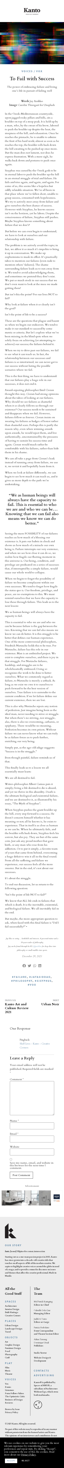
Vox (39, 72)
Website (14, 1147)
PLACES (10, 1321)
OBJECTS (11, 1338)
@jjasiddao (37, 946)
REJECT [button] (26, 1461)
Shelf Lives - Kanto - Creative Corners (35, 1045)
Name (14, 1121)
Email (14, 1134)
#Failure (19, 977)
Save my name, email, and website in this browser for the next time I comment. (31, 1165)
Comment (17, 1079)
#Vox (32, 985)
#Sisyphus (43, 981)
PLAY (8, 1363)
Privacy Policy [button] (28, 1454)
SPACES (10, 1302)
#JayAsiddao (40, 977)
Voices (27, 72)
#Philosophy (21, 981)
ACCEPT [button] (11, 1461)
